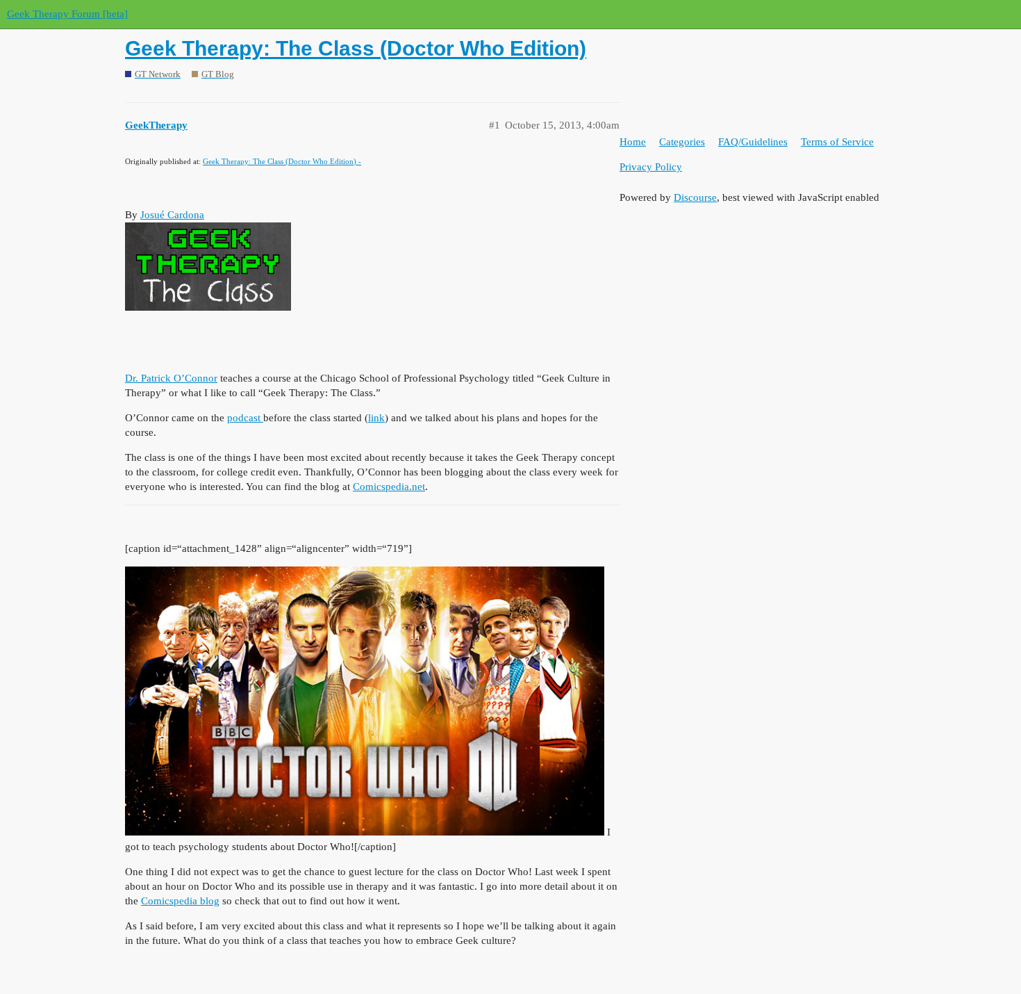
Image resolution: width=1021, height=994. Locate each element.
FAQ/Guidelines (753, 141)
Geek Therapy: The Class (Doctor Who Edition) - (282, 161)
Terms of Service (837, 141)
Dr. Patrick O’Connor (171, 378)
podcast (245, 417)
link (376, 417)
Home (633, 141)
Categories (682, 141)
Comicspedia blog (180, 900)
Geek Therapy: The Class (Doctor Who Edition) (355, 48)
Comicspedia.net (389, 486)
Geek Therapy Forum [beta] (67, 13)
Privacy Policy (651, 166)
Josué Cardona (172, 214)
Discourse (695, 197)
